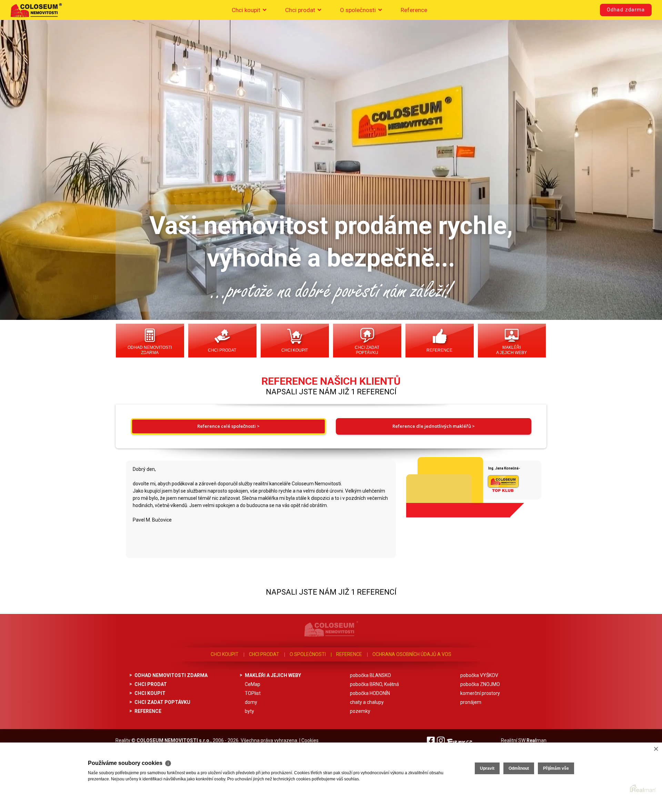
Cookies (310, 740)
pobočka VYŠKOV (479, 675)
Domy (251, 702)
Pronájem (470, 702)
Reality (123, 740)
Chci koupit (247, 10)
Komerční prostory (480, 693)
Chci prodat (301, 10)
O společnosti (358, 10)
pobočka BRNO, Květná (374, 684)
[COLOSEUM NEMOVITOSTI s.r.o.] (36, 10)
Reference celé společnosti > (228, 426)
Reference (414, 10)
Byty (249, 711)
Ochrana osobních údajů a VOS (411, 654)
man (536, 740)
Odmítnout (519, 768)
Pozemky (360, 711)
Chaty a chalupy (367, 702)
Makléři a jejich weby (511, 350)
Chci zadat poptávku (367, 350)
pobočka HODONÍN (370, 693)
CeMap (252, 684)
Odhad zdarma (626, 10)
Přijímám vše (556, 768)
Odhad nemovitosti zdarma (150, 350)
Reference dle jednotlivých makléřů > (433, 426)
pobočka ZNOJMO (480, 684)
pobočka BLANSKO (370, 675)
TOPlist (253, 693)
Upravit (487, 768)
